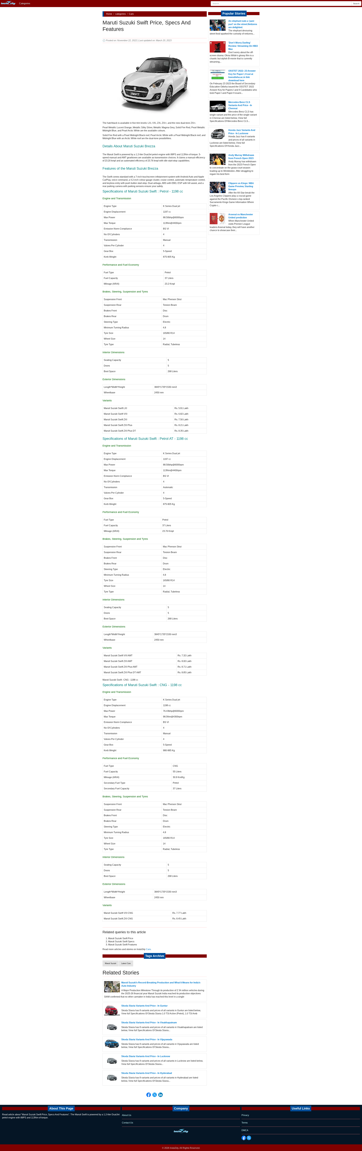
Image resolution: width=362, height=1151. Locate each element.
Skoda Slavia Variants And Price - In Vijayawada (146, 1039)
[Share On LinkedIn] (160, 1095)
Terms (245, 1122)
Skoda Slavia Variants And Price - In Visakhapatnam (149, 1022)
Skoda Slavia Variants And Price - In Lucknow (145, 1056)
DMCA (245, 1130)
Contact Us (127, 1122)
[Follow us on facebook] (244, 1138)
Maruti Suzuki (110, 963)
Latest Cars (126, 963)
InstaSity (174, 1148)
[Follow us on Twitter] (249, 1138)
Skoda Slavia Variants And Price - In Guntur (144, 1006)
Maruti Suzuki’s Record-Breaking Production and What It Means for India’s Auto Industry (160, 984)
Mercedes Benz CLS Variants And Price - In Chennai (240, 105)
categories (120, 14)
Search (356, 3)
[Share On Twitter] (154, 1095)
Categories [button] (24, 3)
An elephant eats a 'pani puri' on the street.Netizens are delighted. (242, 24)
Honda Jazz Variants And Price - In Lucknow (241, 131)
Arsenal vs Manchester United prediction (240, 216)
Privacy (245, 1115)
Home (109, 14)
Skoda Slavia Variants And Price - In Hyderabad (146, 1073)
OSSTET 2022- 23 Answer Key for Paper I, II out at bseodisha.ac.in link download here (242, 75)
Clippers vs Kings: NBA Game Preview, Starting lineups (241, 186)
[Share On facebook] (148, 1095)
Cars (131, 14)
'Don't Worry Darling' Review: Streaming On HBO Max (243, 46)
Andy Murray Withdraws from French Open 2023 (241, 156)
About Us (126, 1115)
